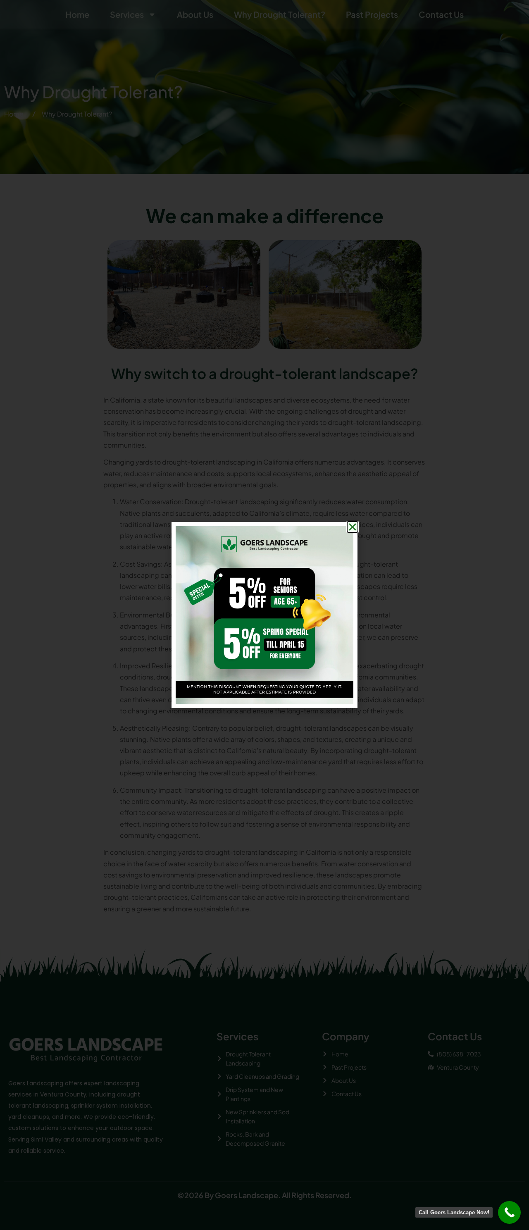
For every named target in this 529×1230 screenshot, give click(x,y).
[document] (264, 615)
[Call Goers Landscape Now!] (509, 1212)
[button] (352, 527)
